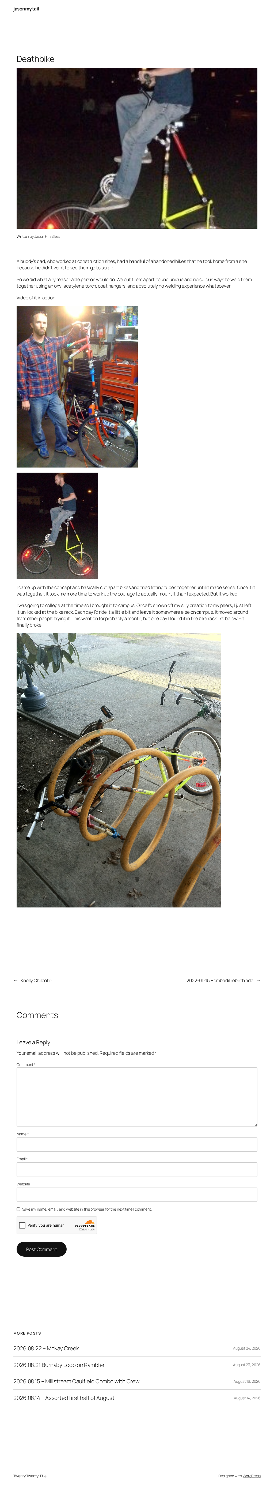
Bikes (55, 236)
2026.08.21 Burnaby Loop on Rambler (59, 1365)
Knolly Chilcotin (36, 980)
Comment (26, 1064)
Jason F (41, 236)
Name (23, 1133)
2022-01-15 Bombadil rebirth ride (220, 980)
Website (23, 1183)
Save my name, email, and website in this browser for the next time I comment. (87, 1209)
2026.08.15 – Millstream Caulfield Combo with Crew (76, 1381)
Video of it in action (36, 297)
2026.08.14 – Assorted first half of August (64, 1398)
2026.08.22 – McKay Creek (46, 1348)
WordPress (252, 1475)
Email (22, 1158)
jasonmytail (26, 8)
